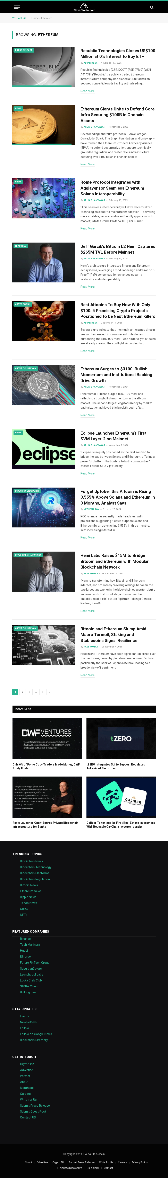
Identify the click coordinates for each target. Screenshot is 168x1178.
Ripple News (28, 897)
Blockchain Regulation (35, 879)
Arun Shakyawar (94, 127)
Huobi (24, 950)
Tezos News (28, 903)
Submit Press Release (35, 1105)
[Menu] (17, 7)
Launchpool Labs (31, 974)
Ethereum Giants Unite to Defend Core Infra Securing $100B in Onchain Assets (117, 115)
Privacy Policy (140, 1162)
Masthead (27, 1088)
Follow (24, 1028)
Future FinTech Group (34, 962)
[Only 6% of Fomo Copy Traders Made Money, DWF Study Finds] (47, 738)
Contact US (28, 1117)
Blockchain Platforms (34, 873)
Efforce (25, 956)
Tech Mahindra (30, 944)
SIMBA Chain (28, 986)
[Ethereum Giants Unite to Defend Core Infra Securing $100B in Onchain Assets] (43, 125)
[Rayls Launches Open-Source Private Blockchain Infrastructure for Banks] (47, 797)
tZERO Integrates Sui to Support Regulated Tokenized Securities (115, 766)
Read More (88, 91)
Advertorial (23, 304)
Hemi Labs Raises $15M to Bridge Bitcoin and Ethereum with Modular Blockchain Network (115, 561)
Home (35, 18)
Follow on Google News (36, 1034)
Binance (25, 939)
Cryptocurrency (25, 368)
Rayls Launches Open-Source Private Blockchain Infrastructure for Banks (45, 824)
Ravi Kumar (91, 573)
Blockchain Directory (34, 1040)
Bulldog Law (28, 992)
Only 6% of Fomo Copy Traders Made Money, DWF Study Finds (46, 766)
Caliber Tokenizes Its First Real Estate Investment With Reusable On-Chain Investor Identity (120, 824)
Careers (25, 1094)
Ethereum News (31, 891)
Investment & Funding (28, 555)
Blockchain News (31, 861)
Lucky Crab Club (31, 980)
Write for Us (28, 1100)
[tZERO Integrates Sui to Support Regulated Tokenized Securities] (121, 738)
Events (24, 1016)
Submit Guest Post (33, 1111)
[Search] (151, 7)
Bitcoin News (29, 885)
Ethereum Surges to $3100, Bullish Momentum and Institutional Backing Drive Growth (116, 374)
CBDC (24, 909)
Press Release (24, 50)
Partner (25, 1076)
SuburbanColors (31, 968)
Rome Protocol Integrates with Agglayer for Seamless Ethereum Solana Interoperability (112, 188)
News (18, 108)
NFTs (23, 915)
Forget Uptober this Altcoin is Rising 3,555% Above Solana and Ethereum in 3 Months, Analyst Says (118, 497)
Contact (108, 1167)
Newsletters (28, 1022)
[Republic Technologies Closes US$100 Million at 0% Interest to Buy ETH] (43, 67)
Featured (20, 246)
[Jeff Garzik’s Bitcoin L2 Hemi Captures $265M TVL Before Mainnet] (43, 263)
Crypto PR (27, 1064)
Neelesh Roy (91, 509)
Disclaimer (93, 1167)
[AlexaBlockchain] (84, 7)
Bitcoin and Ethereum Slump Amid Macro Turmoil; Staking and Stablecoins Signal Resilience (113, 634)
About (24, 1082)
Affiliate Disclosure (71, 1167)
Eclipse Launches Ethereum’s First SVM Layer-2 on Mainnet (113, 436)
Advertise (26, 1070)
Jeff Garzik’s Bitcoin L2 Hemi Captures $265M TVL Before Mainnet (118, 249)
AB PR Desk (90, 63)
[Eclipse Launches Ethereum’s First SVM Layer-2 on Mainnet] (43, 449)
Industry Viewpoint (27, 491)
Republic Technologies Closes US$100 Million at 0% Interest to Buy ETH (118, 53)
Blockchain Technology (35, 867)
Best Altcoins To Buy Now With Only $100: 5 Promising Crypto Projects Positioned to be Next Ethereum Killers (118, 310)
